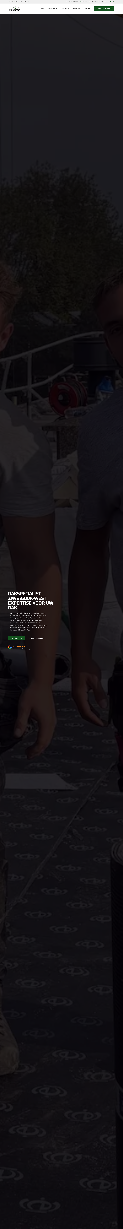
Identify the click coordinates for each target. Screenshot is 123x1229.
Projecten (76, 9)
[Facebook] (110, 1)
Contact (87, 9)
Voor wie (64, 9)
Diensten (51, 9)
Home (43, 9)
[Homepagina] (15, 8)
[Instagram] (113, 1)
